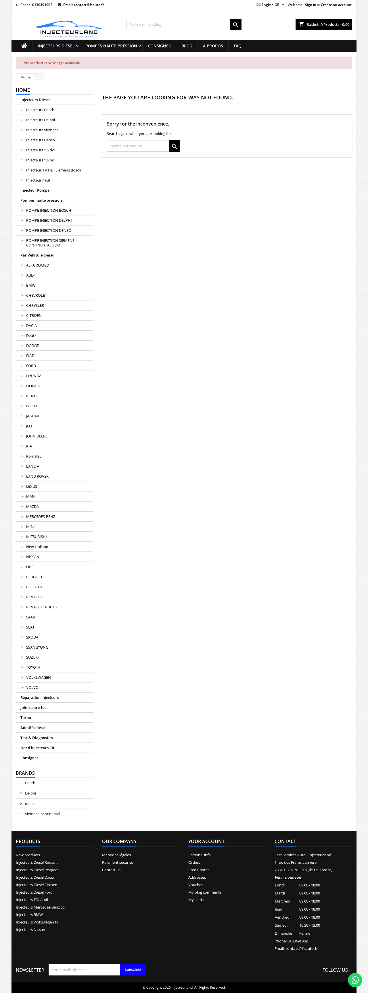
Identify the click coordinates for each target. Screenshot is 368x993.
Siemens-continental (42, 813)
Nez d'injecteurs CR (37, 747)
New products (28, 854)
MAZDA (32, 506)
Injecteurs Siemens (42, 129)
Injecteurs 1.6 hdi (40, 160)
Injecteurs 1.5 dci (40, 150)
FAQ (237, 46)
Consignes (159, 46)
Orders (194, 862)
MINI (30, 526)
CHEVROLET (36, 295)
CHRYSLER (35, 305)
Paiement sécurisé (117, 862)
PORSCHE (34, 586)
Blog (186, 46)
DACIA (31, 325)
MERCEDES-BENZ (40, 516)
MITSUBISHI (36, 536)
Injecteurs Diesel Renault (37, 862)
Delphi (30, 793)
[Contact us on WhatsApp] (355, 980)
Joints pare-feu (33, 707)
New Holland (37, 546)
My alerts (196, 899)
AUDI (30, 275)
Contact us (111, 869)
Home (23, 90)
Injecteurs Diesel (56, 46)
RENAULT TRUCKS (41, 607)
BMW (30, 285)
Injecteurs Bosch (40, 109)
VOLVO (32, 687)
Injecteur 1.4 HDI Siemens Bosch (53, 170)
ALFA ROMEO (37, 265)
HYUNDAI (34, 375)
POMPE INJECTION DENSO (48, 230)
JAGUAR (32, 416)
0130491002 (42, 4)
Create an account (336, 4)
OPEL (30, 566)
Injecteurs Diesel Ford (34, 892)
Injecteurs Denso (40, 139)
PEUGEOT (34, 576)
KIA (29, 446)
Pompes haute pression (111, 46)
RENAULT (34, 596)
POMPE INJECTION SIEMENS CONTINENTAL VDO (50, 243)
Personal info (199, 854)
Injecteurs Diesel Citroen (36, 884)
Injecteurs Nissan (30, 929)
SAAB (30, 617)
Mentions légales (116, 854)
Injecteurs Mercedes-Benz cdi (41, 907)
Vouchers (196, 884)
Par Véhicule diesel (37, 255)
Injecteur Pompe (34, 190)
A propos (213, 46)
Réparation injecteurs (39, 697)
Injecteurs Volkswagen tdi (38, 922)
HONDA (33, 385)
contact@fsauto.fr (89, 4)
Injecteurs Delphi (40, 119)
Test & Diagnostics (36, 737)
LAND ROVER (37, 476)
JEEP (29, 426)
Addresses (197, 877)
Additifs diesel (33, 727)
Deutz (31, 335)
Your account (206, 841)
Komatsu (34, 456)
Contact (285, 841)
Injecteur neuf (38, 180)
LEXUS (31, 486)
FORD (31, 365)
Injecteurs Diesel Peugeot (37, 869)
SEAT (30, 627)
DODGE (32, 345)
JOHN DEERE (36, 436)
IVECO (31, 405)
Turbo (25, 717)
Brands (25, 773)
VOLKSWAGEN (38, 677)
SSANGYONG (37, 647)
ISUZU (31, 395)
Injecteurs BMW (29, 914)
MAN (30, 496)
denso (30, 803)
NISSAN (32, 556)
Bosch (29, 782)
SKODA (32, 637)
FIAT (30, 355)
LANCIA (32, 466)
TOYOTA (33, 667)
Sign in (310, 4)
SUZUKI (32, 657)
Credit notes (198, 869)
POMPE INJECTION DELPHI (49, 220)
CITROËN (34, 315)
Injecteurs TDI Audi (32, 899)
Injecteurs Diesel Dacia (35, 877)
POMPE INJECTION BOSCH (48, 210)
